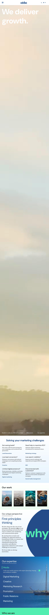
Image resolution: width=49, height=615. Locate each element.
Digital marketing (7, 477)
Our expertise (41, 433)
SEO (26, 465)
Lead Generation (7, 453)
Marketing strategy (31, 453)
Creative (4, 465)
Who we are (29, 433)
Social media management (33, 479)
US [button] (45, 2)
